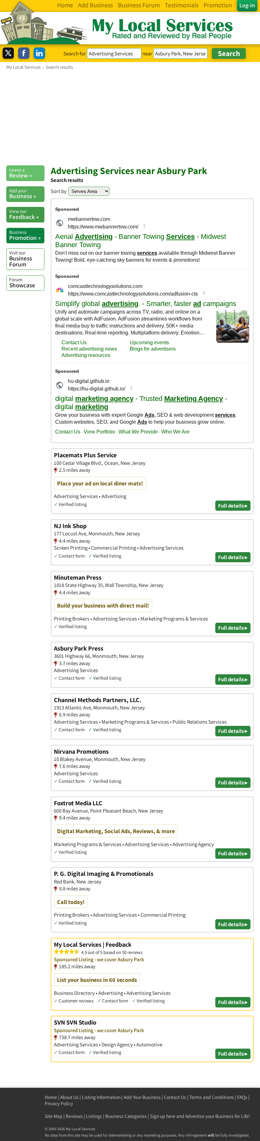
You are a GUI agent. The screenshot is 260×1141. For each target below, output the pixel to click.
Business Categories (126, 1116)
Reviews (74, 1116)
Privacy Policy (59, 1103)
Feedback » (24, 214)
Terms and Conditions (211, 1097)
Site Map (53, 1116)
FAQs (242, 1097)
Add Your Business (142, 1097)
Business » (22, 193)
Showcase (22, 282)
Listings (94, 1116)
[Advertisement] (130, 117)
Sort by (59, 191)
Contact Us (175, 1097)
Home (51, 1097)
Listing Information (101, 1097)
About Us (69, 1097)
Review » (20, 172)
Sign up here (162, 1116)
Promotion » (25, 235)
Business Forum (20, 258)
